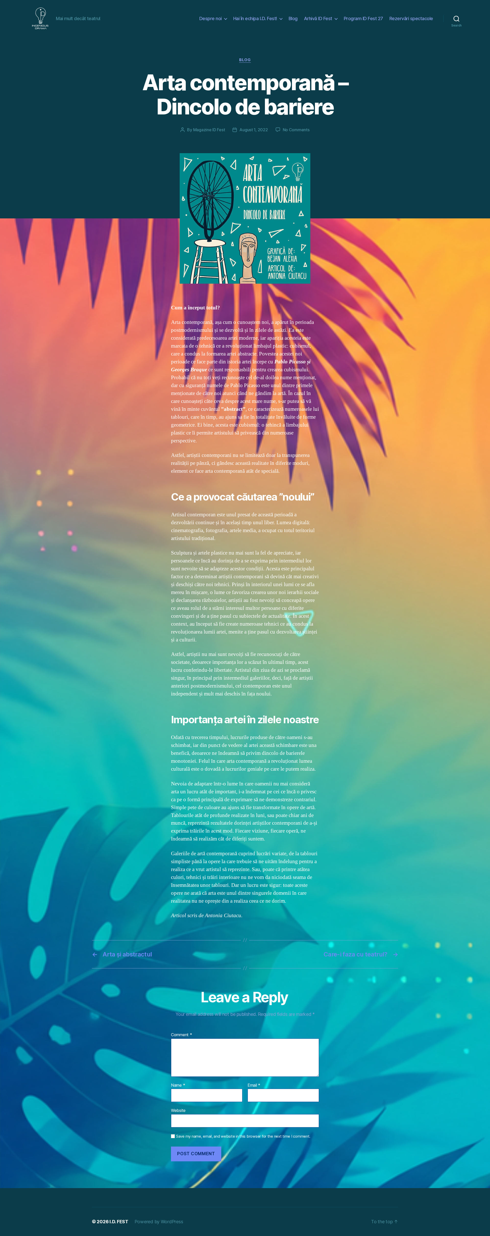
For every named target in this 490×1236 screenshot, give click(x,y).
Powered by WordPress (158, 1221)
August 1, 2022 (253, 129)
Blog (293, 18)
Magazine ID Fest (209, 129)
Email (254, 1085)
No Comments (296, 129)
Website (178, 1110)
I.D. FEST (118, 1221)
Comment (181, 1035)
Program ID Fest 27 (363, 18)
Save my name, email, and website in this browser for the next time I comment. (243, 1136)
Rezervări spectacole (411, 18)
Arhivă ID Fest (318, 18)
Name (178, 1085)
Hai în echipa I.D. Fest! (255, 18)
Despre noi (210, 18)
